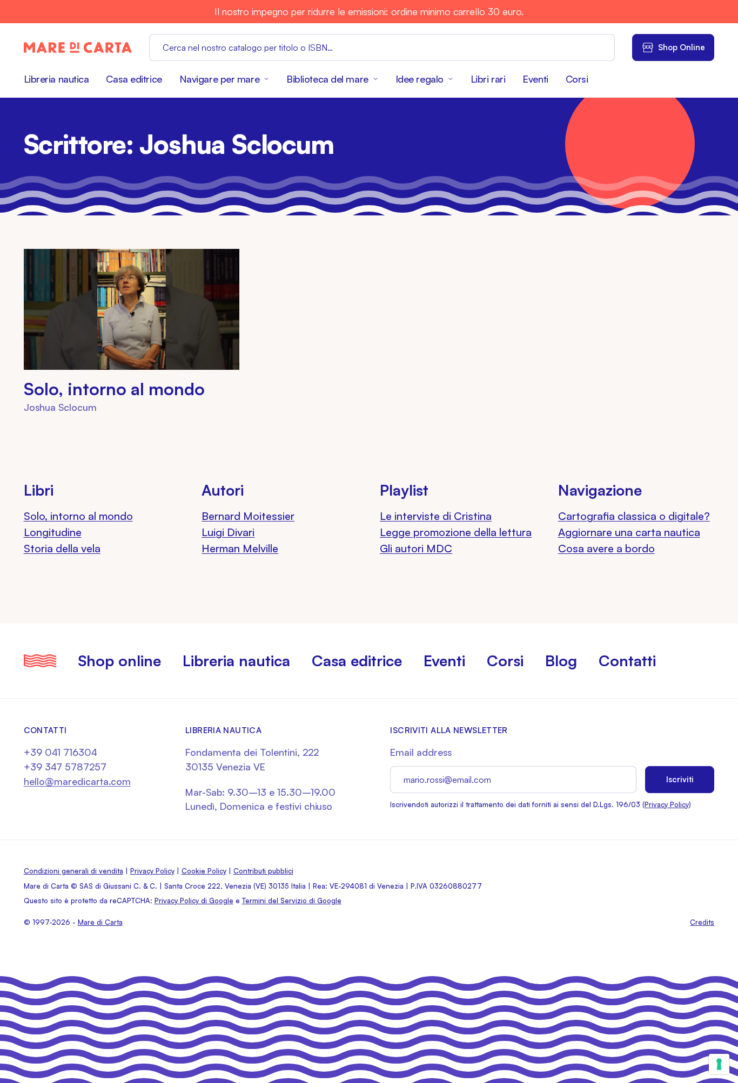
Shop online (119, 660)
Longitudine (53, 532)
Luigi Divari (228, 532)
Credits (702, 922)
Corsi (577, 79)
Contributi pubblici (263, 871)
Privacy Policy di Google (194, 900)
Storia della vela (62, 548)
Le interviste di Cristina (436, 516)
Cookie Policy (204, 871)
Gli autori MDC (416, 548)
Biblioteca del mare (327, 79)
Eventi (535, 79)
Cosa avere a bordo (606, 548)
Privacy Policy (667, 804)
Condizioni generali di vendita (73, 871)
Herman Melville (240, 548)
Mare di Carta (100, 922)
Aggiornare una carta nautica (629, 532)
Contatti (627, 660)
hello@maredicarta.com (77, 781)
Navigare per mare (219, 79)
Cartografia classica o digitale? (634, 516)
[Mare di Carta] (78, 47)
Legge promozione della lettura (456, 532)
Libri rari (488, 79)
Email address (421, 752)
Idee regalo (419, 79)
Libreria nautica (56, 79)
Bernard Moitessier (248, 516)
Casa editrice (134, 79)
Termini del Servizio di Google (291, 900)
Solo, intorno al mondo (114, 389)
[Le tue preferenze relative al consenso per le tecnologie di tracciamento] (719, 1064)
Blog (561, 660)
